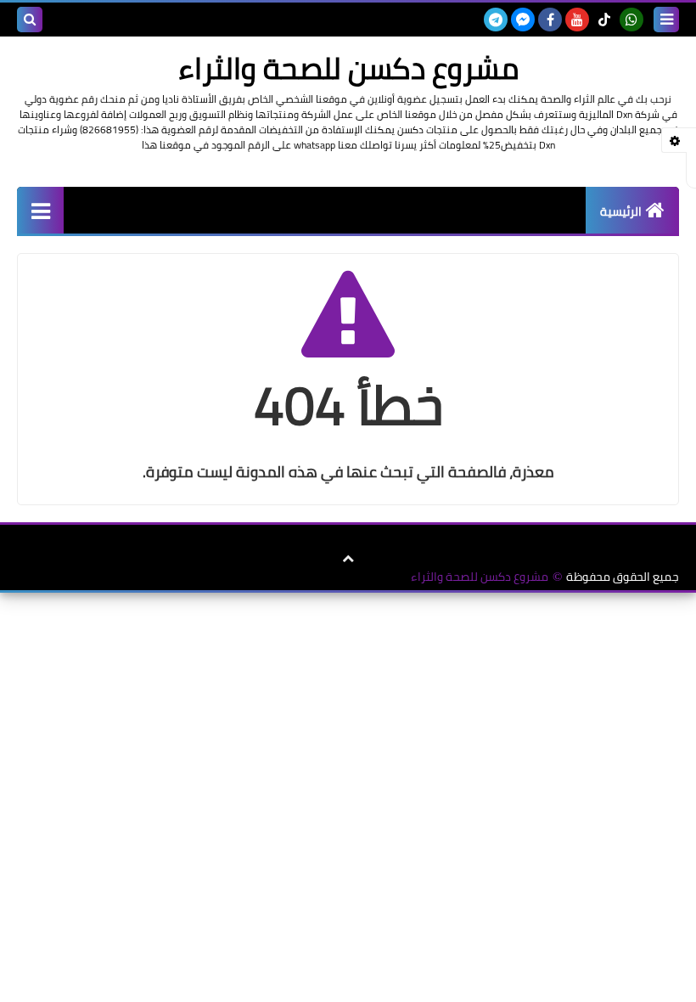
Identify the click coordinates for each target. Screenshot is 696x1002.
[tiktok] (604, 19)
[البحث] (29, 19)
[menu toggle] (666, 19)
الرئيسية (621, 211)
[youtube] (577, 19)
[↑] (348, 558)
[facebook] (550, 19)
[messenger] (523, 19)
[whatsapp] (631, 19)
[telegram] (496, 19)
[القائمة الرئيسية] (40, 210)
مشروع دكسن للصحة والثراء (479, 577)
